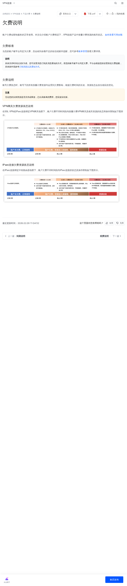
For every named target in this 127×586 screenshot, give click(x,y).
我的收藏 (120, 13)
